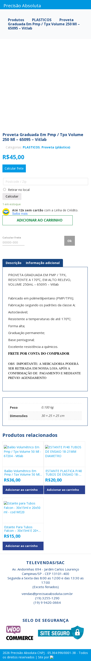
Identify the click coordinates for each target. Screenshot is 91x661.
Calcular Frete (11, 237)
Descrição (13, 263)
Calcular (12, 196)
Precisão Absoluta (24, 653)
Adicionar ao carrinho (40, 220)
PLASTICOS (31, 147)
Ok (69, 241)
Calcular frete (14, 168)
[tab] (13, 263)
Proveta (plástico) (56, 147)
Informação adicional (43, 263)
